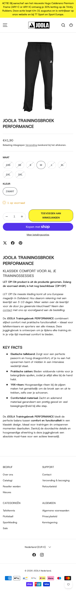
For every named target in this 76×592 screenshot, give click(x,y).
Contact (46, 474)
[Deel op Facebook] (13, 243)
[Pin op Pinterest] (20, 243)
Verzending (31, 145)
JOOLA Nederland (42, 570)
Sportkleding (10, 522)
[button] (71, 25)
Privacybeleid (49, 516)
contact (7, 310)
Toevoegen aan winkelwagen (51, 215)
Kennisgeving (49, 522)
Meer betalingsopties (38, 234)
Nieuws (7, 492)
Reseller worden (12, 486)
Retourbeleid (49, 486)
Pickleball (8, 516)
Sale (5, 528)
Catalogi (7, 480)
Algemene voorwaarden (55, 510)
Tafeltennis (9, 510)
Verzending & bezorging (56, 480)
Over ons (8, 474)
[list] (38, 76)
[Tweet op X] (5, 243)
